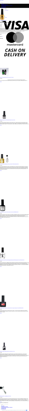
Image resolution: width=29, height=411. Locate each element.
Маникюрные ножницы (4, 4)
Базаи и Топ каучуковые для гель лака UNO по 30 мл (7, 77)
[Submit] (1, 405)
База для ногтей (3, 408)
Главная (1, 20)
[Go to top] (0, 403)
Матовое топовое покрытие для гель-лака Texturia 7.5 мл (7, 351)
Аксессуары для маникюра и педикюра (6, 5)
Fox (2, 36)
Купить (1, 25)
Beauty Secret (1, 0)
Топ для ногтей (4, 20)
